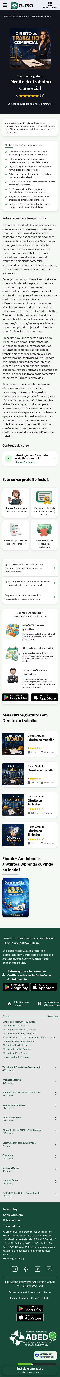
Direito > (24, 16)
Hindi (45, 1297)
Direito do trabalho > (40, 16)
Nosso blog (10, 1209)
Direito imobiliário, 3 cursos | (17, 1045)
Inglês (13, 1297)
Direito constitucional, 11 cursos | (19, 1033)
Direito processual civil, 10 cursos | (19, 1029)
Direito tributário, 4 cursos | (16, 1053)
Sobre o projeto (13, 1214)
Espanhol (24, 1297)
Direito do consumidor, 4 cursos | (39, 1037)
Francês (35, 1297)
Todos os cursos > (11, 16)
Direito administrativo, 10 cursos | (19, 1021)
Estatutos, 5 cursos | (12, 1037)
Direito (30, 1016)
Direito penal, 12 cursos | (14, 1025)
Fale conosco (11, 1220)
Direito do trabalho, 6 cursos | (17, 1049)
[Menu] (5, 5)
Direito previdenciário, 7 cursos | (18, 1041)
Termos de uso (12, 1226)
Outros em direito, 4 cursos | (16, 1056)
